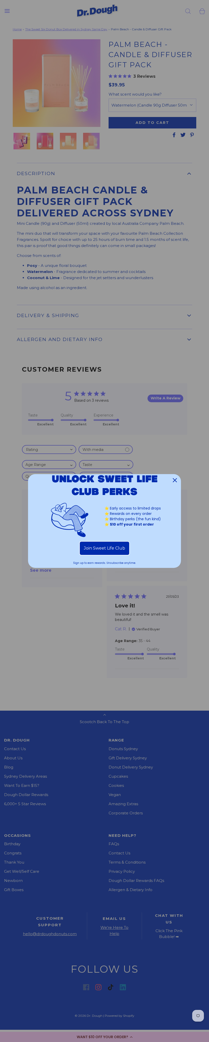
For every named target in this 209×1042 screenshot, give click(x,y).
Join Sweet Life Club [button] (104, 548)
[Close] (175, 480)
